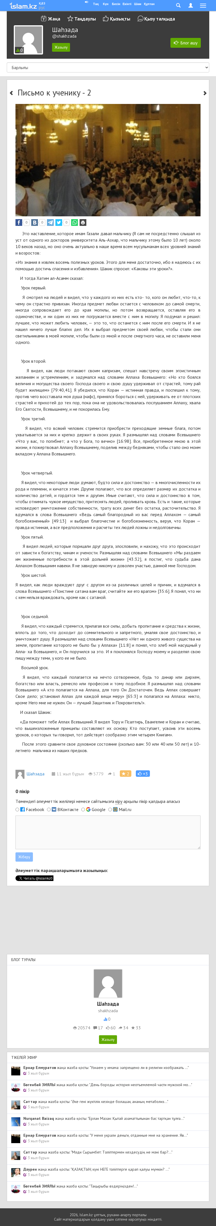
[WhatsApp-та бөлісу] (74, 222)
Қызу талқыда (159, 18)
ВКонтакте (67, 809)
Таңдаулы (85, 18)
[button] (143, 773)
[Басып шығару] (83, 222)
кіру (118, 801)
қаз (42, 3)
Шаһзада (35, 774)
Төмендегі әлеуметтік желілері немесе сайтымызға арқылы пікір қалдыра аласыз (97, 801)
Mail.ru (125, 809)
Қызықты (120, 18)
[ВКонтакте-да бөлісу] (34, 222)
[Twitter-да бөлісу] (58, 222)
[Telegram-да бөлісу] (50, 222)
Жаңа (54, 18)
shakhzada (108, 1010)
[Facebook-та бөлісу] (18, 222)
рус (42, 7)
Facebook (35, 809)
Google (98, 809)
